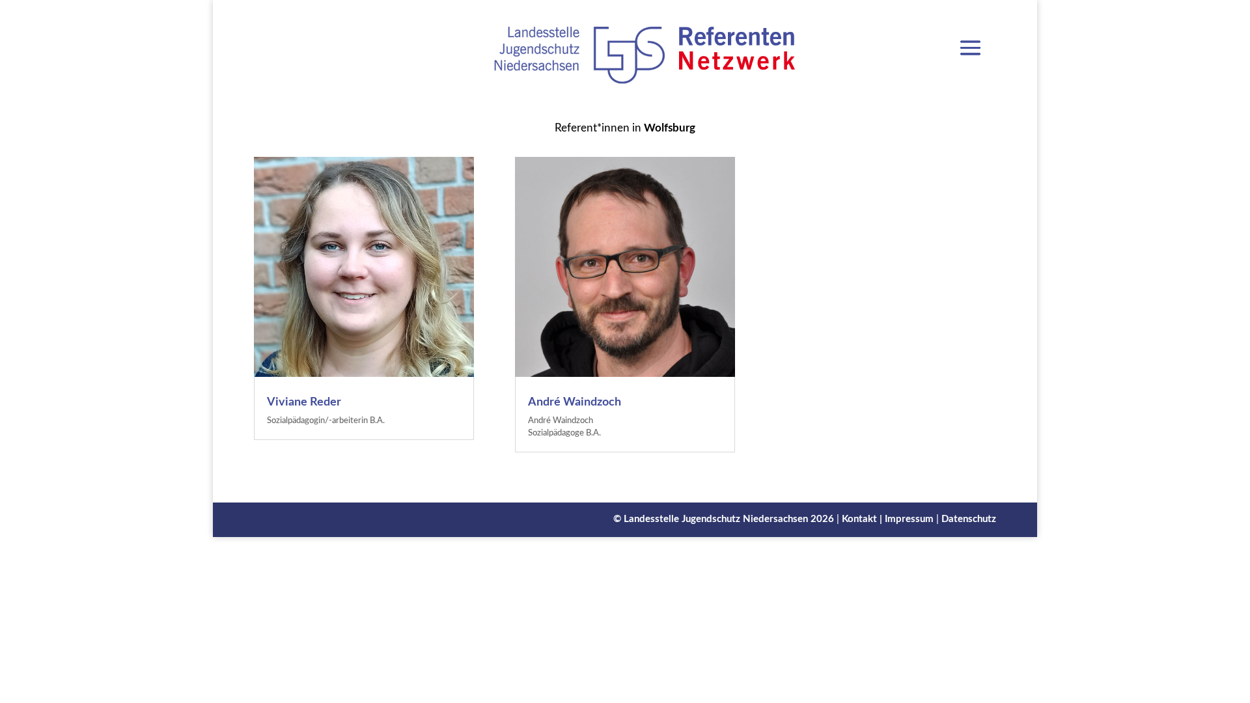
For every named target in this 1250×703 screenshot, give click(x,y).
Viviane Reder (304, 402)
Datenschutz (968, 519)
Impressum (909, 519)
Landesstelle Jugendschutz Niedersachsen (716, 519)
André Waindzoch (574, 402)
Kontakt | (863, 519)
